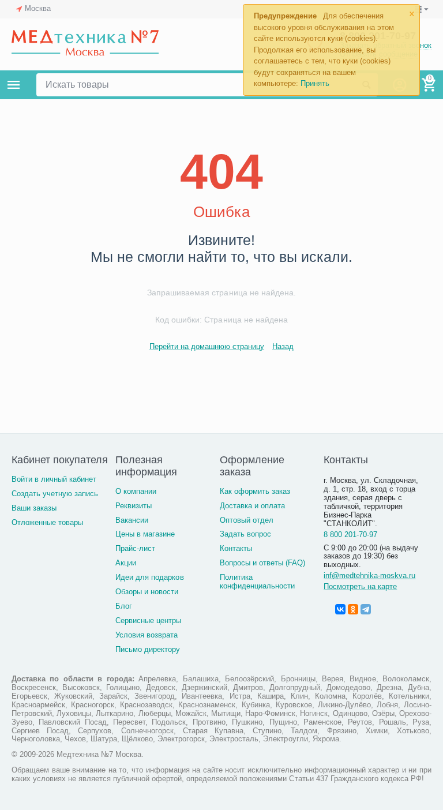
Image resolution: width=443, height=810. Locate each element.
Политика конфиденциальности (257, 581)
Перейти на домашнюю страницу (206, 346)
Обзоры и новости (146, 591)
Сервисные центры (148, 620)
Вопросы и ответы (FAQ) (262, 562)
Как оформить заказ (255, 491)
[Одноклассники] (353, 609)
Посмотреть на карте (360, 586)
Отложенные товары (47, 522)
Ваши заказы (34, 508)
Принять (315, 83)
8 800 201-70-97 (350, 534)
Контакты (236, 548)
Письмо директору (147, 649)
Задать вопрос (245, 534)
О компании (135, 491)
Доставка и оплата (252, 505)
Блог (123, 606)
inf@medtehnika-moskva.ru (369, 575)
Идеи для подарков (149, 577)
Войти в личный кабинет (54, 479)
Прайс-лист (135, 548)
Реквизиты (133, 505)
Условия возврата (146, 635)
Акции (125, 562)
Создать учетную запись (55, 493)
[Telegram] (366, 609)
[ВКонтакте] (340, 609)
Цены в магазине (145, 534)
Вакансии (131, 520)
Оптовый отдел (246, 520)
